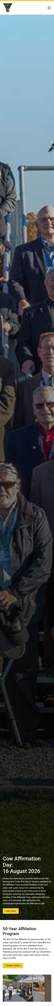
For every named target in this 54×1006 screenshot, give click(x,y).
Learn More (11, 911)
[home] (8, 8)
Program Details (13, 965)
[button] (48, 8)
